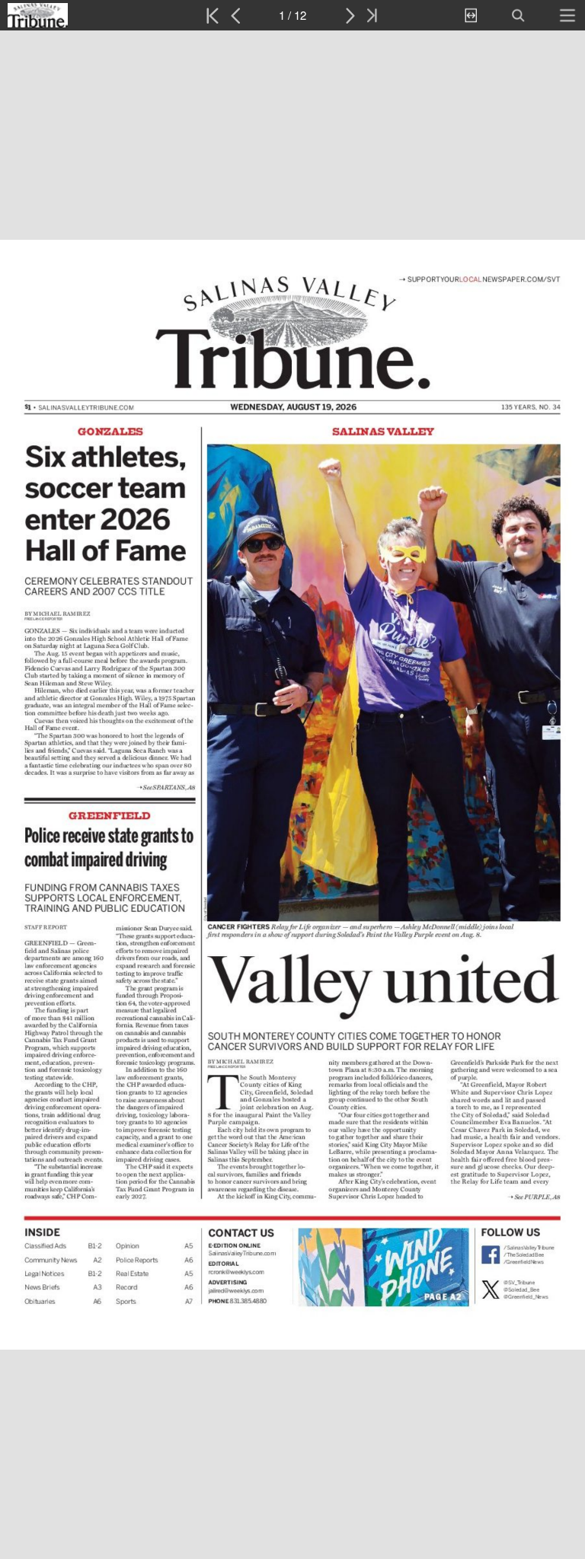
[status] (292, 15)
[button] (74, 15)
